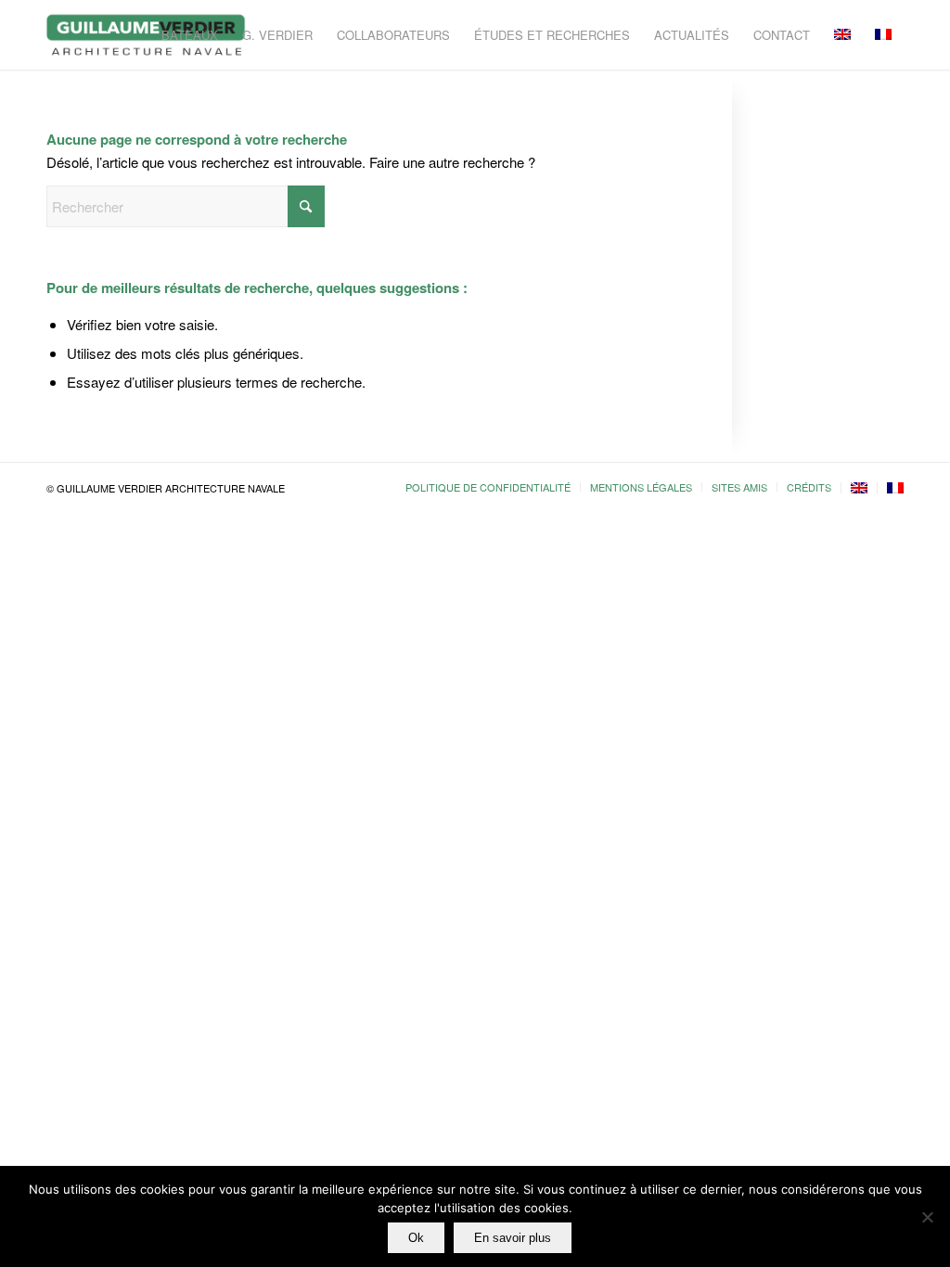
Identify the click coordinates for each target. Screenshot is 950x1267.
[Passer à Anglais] (859, 487)
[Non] (927, 1217)
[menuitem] (189, 35)
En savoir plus (512, 1238)
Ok (416, 1238)
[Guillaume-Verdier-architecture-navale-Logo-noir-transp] (146, 35)
